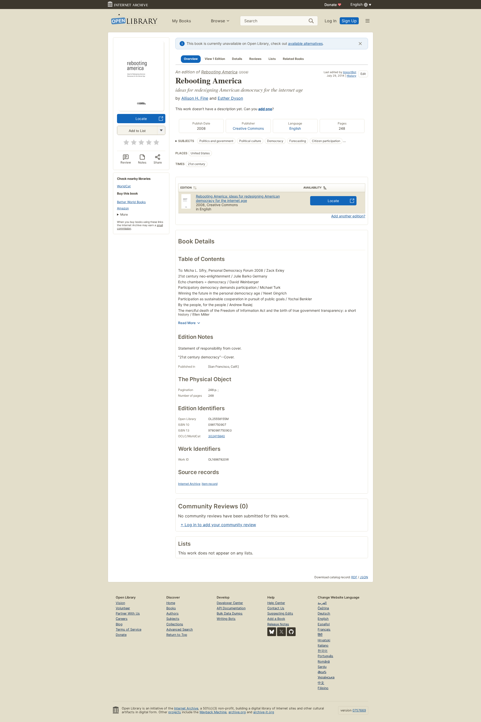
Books (171, 608)
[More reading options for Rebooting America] (161, 130)
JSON (364, 577)
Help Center (276, 603)
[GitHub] (291, 631)
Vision (120, 603)
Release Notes (278, 624)
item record (209, 484)
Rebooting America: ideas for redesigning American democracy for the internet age (238, 198)
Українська (326, 677)
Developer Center (230, 603)
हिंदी (320, 635)
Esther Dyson (230, 98)
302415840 (216, 436)
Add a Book (276, 619)
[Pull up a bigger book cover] (141, 109)
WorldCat (124, 186)
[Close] (360, 43)
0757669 (359, 710)
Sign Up (349, 20)
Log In (330, 20)
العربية (322, 603)
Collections (174, 624)
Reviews (255, 59)
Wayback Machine (212, 712)
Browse (218, 20)
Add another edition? (348, 216)
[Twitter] (281, 631)
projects (174, 712)
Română (324, 661)
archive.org (237, 712)
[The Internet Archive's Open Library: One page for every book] (134, 20)
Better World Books (131, 202)
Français (324, 629)
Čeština (323, 608)
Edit (363, 74)
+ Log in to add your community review (218, 524)
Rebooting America (219, 71)
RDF (354, 577)
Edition (186, 187)
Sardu (322, 667)
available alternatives (305, 43)
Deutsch (324, 613)
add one (265, 109)
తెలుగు (322, 672)
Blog (119, 624)
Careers (122, 619)
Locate (141, 118)
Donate (332, 5)
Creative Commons (248, 128)
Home (170, 603)
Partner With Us (128, 613)
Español (324, 624)
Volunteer (123, 608)
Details (237, 59)
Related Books (293, 59)
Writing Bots (226, 619)
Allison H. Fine (194, 98)
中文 (321, 683)
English (295, 128)
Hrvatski (324, 640)
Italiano (323, 645)
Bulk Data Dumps (230, 613)
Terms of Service (128, 629)
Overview (191, 59)
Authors (172, 613)
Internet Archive (189, 484)
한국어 (322, 651)
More (124, 214)
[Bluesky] (271, 631)
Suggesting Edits (280, 613)
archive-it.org (263, 712)
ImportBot (349, 72)
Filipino (323, 688)
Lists (272, 59)
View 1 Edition (215, 59)
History (351, 75)
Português (325, 656)
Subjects (172, 619)
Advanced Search (179, 629)
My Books (181, 20)
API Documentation (231, 608)
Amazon (123, 208)
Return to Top (176, 635)
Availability (312, 187)
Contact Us (275, 608)
